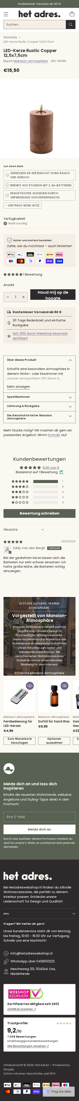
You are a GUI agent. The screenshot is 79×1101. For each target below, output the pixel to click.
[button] (13, 274)
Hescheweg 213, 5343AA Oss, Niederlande (33, 971)
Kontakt (54, 435)
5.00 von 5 (51, 468)
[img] (13, 542)
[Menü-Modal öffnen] (5, 13)
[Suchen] (70, 24)
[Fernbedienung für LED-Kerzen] (20, 696)
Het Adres (42, 1065)
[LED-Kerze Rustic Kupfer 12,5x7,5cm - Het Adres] (39, 118)
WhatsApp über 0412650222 (33, 961)
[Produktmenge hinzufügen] (23, 297)
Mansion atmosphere (31, 61)
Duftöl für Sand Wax (54, 721)
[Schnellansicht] (30, 686)
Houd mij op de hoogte (53, 295)
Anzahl (9, 285)
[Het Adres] (39, 14)
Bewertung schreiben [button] (39, 513)
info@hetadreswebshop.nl (31, 953)
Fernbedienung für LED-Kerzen (18, 723)
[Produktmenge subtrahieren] (8, 297)
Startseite (10, 37)
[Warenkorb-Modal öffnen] (71, 13)
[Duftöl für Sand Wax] (54, 696)
